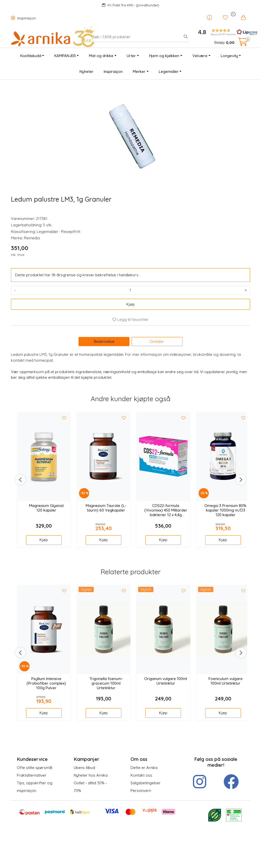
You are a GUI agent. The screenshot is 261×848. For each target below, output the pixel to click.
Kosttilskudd (30, 55)
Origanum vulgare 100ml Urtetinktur (165, 681)
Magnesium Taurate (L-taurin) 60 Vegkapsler (106, 508)
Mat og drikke (101, 55)
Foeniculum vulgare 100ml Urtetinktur (225, 681)
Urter (131, 55)
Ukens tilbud (84, 767)
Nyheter (87, 71)
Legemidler (169, 71)
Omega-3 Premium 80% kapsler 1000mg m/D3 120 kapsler (225, 510)
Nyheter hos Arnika (91, 775)
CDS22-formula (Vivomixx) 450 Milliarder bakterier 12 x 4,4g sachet (165, 510)
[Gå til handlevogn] (242, 43)
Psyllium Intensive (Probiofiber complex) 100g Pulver (46, 683)
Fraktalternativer (31, 775)
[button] (222, 32)
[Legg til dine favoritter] (64, 418)
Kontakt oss (141, 775)
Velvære (199, 55)
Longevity (229, 55)
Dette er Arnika (144, 767)
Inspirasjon (26, 18)
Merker (139, 71)
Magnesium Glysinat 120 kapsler (46, 508)
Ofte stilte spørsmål (34, 767)
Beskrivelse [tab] (104, 341)
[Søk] (185, 37)
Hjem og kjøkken (164, 55)
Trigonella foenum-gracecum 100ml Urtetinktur (106, 683)
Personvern (140, 790)
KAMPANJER (65, 55)
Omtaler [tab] (157, 341)
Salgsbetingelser (145, 782)
